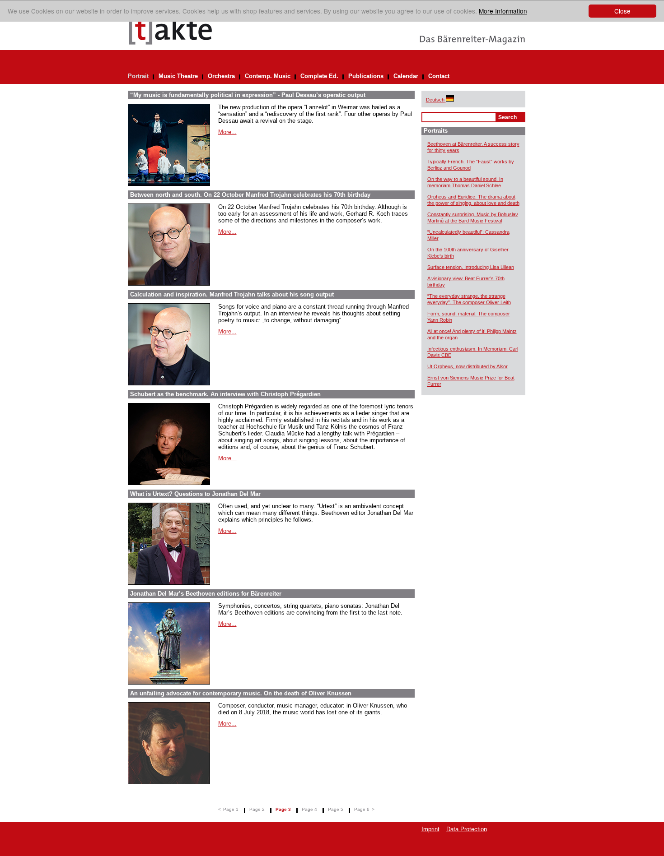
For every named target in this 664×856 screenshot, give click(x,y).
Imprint (430, 829)
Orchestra (221, 76)
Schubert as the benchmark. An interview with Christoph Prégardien (225, 394)
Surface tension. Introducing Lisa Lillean (470, 267)
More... (227, 132)
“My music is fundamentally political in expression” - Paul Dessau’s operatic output (247, 95)
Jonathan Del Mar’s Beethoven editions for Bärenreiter (205, 593)
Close (622, 10)
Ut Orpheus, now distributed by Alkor (467, 366)
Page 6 (361, 809)
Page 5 (335, 809)
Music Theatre (178, 76)
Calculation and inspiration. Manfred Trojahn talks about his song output (232, 294)
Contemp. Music (267, 76)
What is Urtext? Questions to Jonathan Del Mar (195, 493)
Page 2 (257, 809)
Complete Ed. (319, 76)
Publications (365, 76)
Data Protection (466, 829)
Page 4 (309, 809)
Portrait (138, 76)
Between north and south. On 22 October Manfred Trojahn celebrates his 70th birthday (250, 194)
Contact (438, 76)
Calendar (405, 76)
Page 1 (230, 809)
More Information (503, 10)
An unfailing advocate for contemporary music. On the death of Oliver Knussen (240, 693)
